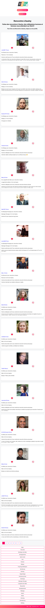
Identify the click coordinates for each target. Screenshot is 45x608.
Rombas (22, 571)
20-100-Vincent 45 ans (6, 432)
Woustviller (22, 586)
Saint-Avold (22, 557)
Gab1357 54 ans (5, 209)
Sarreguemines (22, 554)
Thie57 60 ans (4, 368)
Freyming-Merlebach (22, 566)
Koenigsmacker (22, 588)
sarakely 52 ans (4, 336)
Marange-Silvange (23, 581)
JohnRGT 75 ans (5, 50)
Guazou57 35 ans (5, 113)
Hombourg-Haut (22, 576)
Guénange (22, 578)
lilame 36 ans (4, 304)
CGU (30, 606)
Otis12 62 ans (4, 82)
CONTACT (42, 606)
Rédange (22, 590)
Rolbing (22, 603)
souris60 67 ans (5, 241)
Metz (22, 547)
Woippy (22, 564)
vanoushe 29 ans (5, 400)
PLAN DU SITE (35, 606)
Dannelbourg (22, 600)
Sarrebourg (22, 569)
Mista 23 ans (4, 464)
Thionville (22, 549)
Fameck (22, 561)
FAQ (27, 606)
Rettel (22, 595)
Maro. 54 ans (4, 273)
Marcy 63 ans (4, 177)
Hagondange (22, 574)
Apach (22, 593)
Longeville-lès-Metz (22, 583)
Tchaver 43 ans (4, 145)
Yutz (22, 559)
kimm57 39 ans (4, 527)
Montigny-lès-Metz (22, 552)
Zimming (22, 598)
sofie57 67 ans (4, 495)
